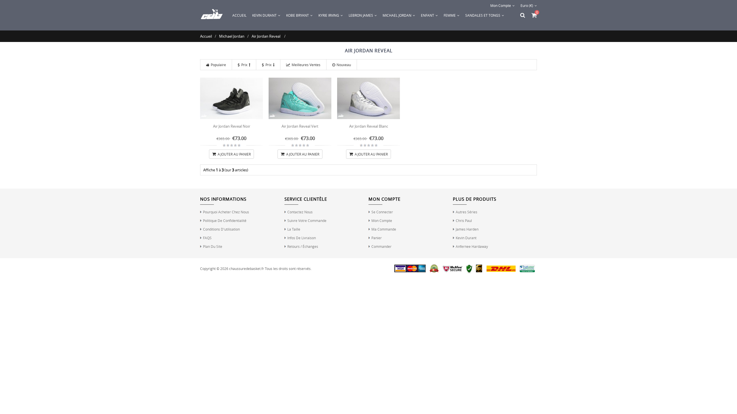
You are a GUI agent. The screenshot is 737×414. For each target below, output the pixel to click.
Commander (381, 246)
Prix (244, 64)
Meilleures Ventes (306, 64)
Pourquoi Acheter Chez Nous (226, 212)
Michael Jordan (231, 36)
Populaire (218, 64)
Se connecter (382, 212)
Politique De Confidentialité (224, 220)
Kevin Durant (466, 237)
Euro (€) (527, 5)
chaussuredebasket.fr (246, 268)
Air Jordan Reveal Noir (231, 126)
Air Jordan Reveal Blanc (368, 126)
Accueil (239, 15)
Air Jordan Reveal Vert (300, 126)
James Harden (467, 229)
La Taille (293, 229)
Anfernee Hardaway (472, 246)
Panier (376, 237)
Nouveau (344, 64)
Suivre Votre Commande (306, 220)
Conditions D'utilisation (221, 229)
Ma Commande (383, 229)
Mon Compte (500, 5)
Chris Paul (464, 220)
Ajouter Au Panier (234, 154)
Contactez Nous (300, 212)
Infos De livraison (301, 237)
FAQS (207, 237)
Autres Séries (466, 212)
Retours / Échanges (302, 246)
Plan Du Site (212, 246)
